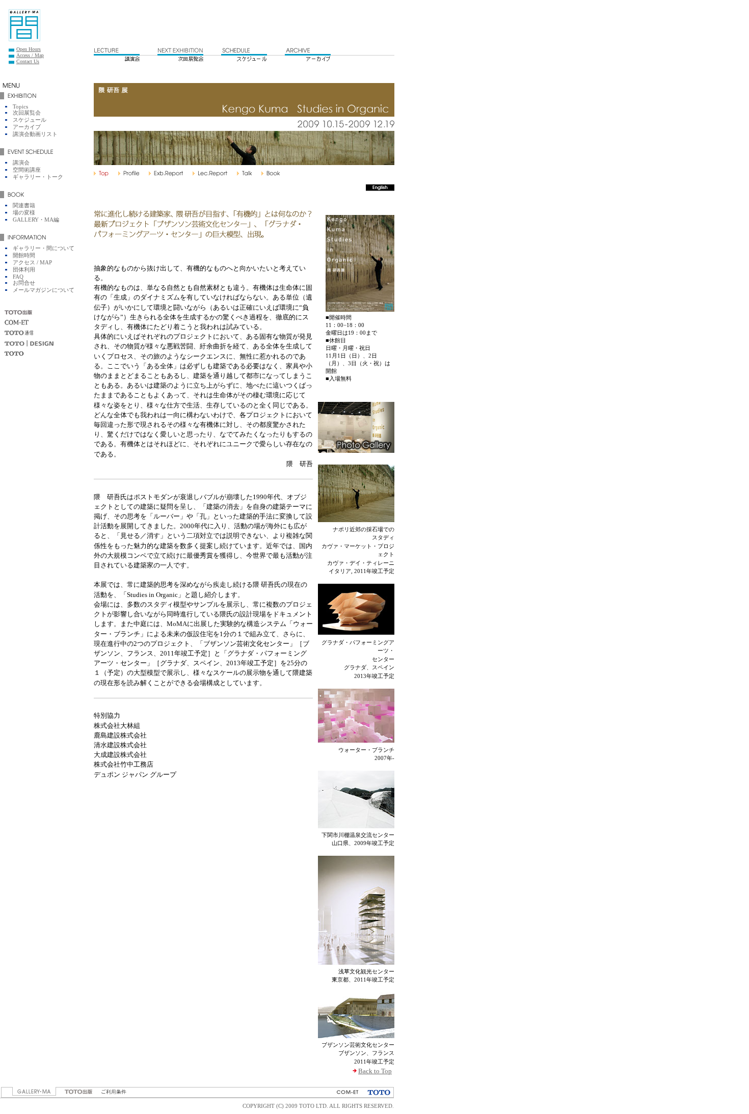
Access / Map (30, 55)
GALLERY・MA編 (36, 219)
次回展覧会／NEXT (180, 53)
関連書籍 (270, 173)
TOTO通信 (19, 332)
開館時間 (24, 255)
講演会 (21, 162)
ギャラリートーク (244, 173)
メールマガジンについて (43, 290)
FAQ (18, 277)
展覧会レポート (166, 173)
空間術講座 (27, 170)
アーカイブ (27, 127)
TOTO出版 (19, 312)
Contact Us (27, 61)
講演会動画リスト (35, 134)
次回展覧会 (27, 113)
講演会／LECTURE (117, 53)
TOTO (14, 353)
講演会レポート (210, 173)
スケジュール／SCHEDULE (244, 53)
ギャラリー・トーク (38, 177)
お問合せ (24, 283)
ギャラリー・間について (43, 248)
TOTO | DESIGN (29, 343)
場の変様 (24, 212)
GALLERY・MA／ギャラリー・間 (24, 25)
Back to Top (375, 1071)
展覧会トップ (101, 173)
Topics (20, 106)
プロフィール (128, 173)
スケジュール (29, 120)
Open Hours (28, 49)
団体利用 (24, 269)
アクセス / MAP (32, 262)
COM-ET (17, 322)
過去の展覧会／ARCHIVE (308, 53)
